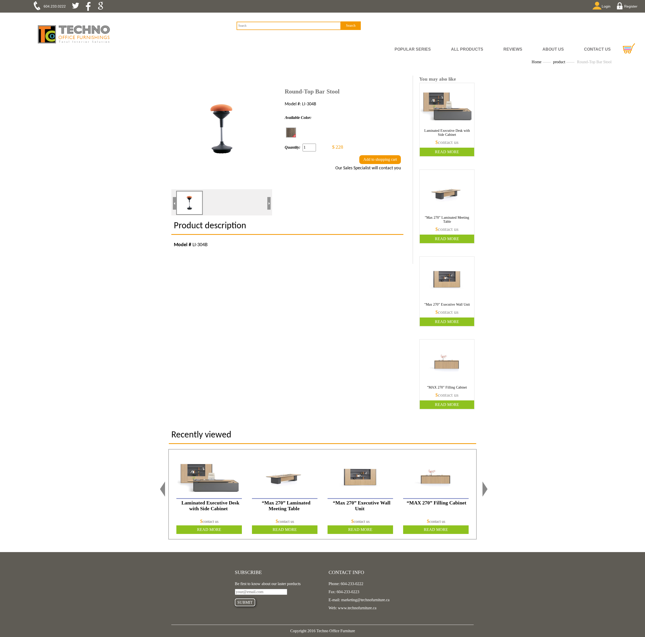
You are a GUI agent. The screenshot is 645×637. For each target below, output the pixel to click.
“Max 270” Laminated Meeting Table (447, 220)
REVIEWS (512, 49)
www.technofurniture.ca (356, 608)
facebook (89, 6)
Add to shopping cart (380, 159)
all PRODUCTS (467, 49)
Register (630, 6)
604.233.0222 (55, 6)
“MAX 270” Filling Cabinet (447, 387)
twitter (77, 6)
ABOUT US (553, 49)
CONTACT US (597, 49)
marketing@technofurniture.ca (365, 600)
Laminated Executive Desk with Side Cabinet (447, 133)
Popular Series (413, 49)
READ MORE (447, 152)
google (102, 6)
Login (606, 6)
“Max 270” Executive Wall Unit (447, 304)
